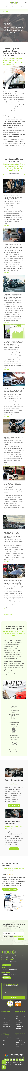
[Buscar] (26, 3)
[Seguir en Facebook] (5, 1060)
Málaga (4, 992)
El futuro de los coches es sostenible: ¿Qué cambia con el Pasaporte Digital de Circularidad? (13, 485)
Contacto (5, 1043)
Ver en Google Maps (9, 889)
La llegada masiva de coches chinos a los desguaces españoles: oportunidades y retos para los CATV (13, 296)
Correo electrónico (7, 931)
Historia (5, 1041)
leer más (6, 225)
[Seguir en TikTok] (11, 1060)
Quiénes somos (7, 1037)
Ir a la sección (13, 805)
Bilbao (16, 992)
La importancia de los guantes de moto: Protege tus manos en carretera (13, 437)
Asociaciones (6, 1026)
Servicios (5, 1039)
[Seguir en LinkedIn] (20, 1060)
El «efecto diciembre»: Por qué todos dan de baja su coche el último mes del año (13, 343)
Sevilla (16, 990)
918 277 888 (6, 977)
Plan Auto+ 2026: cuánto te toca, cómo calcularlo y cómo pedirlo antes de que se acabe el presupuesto (13, 247)
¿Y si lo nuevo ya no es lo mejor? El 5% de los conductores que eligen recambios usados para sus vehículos (14, 391)
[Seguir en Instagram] (8, 1060)
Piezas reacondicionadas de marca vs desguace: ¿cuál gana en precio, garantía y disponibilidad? (13, 198)
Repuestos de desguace (9, 974)
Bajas (5, 6)
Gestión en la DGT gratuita (10, 961)
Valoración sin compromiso (10, 969)
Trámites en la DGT (21, 1015)
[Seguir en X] (17, 1060)
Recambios (14, 6)
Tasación (23, 6)
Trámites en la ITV (20, 1017)
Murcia (4, 994)
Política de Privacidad (18, 936)
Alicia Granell (9, 201)
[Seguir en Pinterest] (22, 1060)
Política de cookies (21, 1043)
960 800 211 (6, 965)
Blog (4, 1044)
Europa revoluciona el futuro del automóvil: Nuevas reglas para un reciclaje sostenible (13, 582)
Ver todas (14, 997)
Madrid (4, 988)
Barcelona (17, 988)
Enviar (21, 939)
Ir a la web (13, 848)
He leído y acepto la (14, 936)
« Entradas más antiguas (9, 614)
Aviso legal (19, 1037)
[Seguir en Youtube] (14, 1060)
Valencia (5, 990)
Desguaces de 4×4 (8, 1024)
